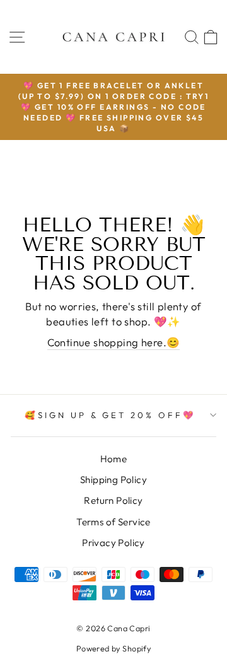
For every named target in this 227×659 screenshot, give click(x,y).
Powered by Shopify (113, 648)
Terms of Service (113, 522)
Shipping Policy (113, 480)
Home (113, 459)
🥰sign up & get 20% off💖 (110, 415)
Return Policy (113, 500)
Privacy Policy (113, 543)
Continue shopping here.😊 (113, 342)
